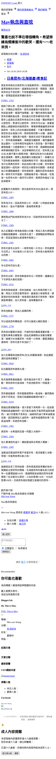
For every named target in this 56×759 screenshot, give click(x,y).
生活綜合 (24, 54)
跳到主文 (5, 30)
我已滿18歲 (7, 753)
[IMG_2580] (7, 225)
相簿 (9, 59)
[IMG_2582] (7, 426)
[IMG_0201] (7, 388)
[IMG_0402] (7, 260)
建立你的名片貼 (6, 709)
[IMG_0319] (7, 402)
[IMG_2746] (6, 461)
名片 (9, 66)
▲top (3, 529)
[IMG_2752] (6, 305)
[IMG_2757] (7, 316)
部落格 (10, 63)
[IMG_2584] (7, 436)
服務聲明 (31, 719)
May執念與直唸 (17, 22)
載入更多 (6, 534)
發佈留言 (6, 552)
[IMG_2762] (7, 100)
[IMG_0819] (6, 350)
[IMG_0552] (7, 284)
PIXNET (13, 717)
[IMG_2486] (7, 211)
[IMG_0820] (7, 363)
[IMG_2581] (7, 242)
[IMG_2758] (7, 326)
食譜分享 (23, 520)
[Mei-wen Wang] (2, 706)
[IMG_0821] (7, 374)
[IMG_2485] (7, 197)
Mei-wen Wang (8, 496)
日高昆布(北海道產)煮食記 (27, 78)
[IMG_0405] (7, 270)
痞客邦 (26, 512)
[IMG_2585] (7, 447)
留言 (33, 512)
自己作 (22, 524)
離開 (16, 753)
